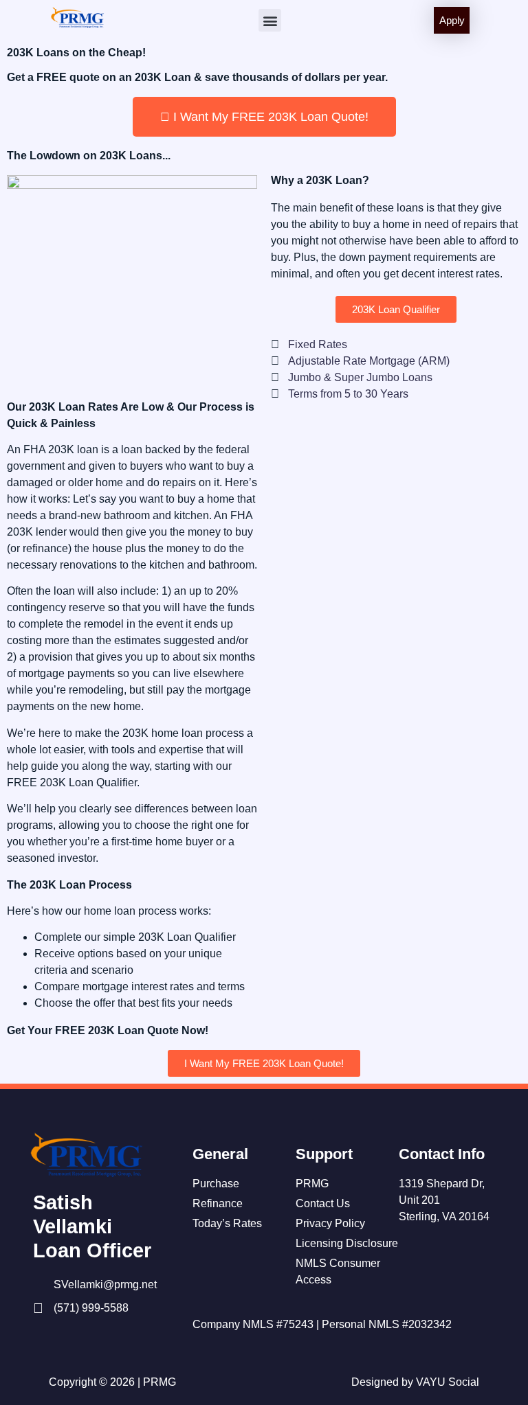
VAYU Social (447, 1382)
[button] (269, 20)
